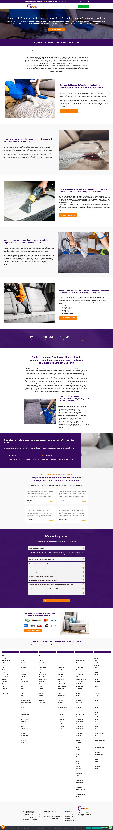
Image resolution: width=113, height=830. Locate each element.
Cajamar (96, 672)
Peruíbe (96, 724)
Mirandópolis (79, 745)
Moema (77, 747)
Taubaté (96, 761)
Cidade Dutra (79, 688)
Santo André (97, 738)
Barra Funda (23, 667)
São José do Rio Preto (99, 747)
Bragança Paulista (98, 669)
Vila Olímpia (79, 792)
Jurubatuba (78, 738)
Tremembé (41, 693)
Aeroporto (96, 658)
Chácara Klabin (79, 681)
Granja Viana (23, 683)
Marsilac (78, 740)
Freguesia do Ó (42, 665)
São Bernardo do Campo (99, 740)
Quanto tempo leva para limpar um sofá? (38, 548)
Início (27, 50)
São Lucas (60, 702)
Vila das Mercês (79, 782)
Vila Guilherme (42, 698)
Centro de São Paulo (10, 652)
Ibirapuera (78, 705)
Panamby (78, 752)
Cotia (22, 679)
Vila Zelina (60, 728)
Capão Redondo (79, 674)
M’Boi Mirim (79, 742)
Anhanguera (5, 658)
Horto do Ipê (79, 702)
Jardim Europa (79, 723)
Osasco (22, 698)
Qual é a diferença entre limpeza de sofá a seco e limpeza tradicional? (44, 572)
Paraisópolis (79, 756)
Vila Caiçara (97, 766)
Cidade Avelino (79, 686)
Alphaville (23, 658)
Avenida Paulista (6, 660)
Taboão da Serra (24, 728)
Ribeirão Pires (97, 735)
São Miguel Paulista (62, 707)
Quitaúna (23, 716)
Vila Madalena (24, 738)
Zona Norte (47, 652)
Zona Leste (65, 652)
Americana (96, 660)
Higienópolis (5, 676)
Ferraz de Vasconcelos (99, 684)
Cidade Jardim (79, 691)
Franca (96, 686)
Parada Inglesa (42, 683)
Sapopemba (60, 709)
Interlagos (78, 707)
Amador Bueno (24, 665)
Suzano (96, 759)
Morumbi (78, 749)
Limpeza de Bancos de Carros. (68, 313)
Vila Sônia (78, 796)
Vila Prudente (61, 726)
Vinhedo (96, 768)
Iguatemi (60, 676)
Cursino (78, 693)
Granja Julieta (79, 698)
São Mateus (60, 705)
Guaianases (60, 674)
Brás (3, 667)
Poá (95, 728)
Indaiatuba (96, 698)
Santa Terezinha (42, 691)
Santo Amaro (79, 773)
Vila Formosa (61, 719)
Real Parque (78, 763)
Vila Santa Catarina (80, 794)
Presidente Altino (25, 714)
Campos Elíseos (6, 672)
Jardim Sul (78, 735)
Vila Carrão (60, 714)
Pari (3, 686)
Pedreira (78, 761)
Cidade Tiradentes (62, 669)
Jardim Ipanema (79, 726)
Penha (59, 698)
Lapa (22, 695)
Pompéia (23, 712)
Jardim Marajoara (80, 728)
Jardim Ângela (79, 721)
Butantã (22, 672)
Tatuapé (59, 712)
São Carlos (96, 745)
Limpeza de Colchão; (65, 308)
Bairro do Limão (42, 658)
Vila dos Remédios (25, 730)
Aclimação (4, 655)
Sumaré (22, 726)
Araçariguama (97, 662)
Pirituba (22, 709)
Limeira (96, 709)
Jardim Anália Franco (62, 683)
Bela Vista (4, 662)
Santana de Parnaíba (25, 723)
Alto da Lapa (23, 660)
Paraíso (77, 754)
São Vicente (97, 752)
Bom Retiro (4, 665)
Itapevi (22, 686)
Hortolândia (97, 695)
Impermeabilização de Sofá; (67, 307)
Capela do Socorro (80, 672)
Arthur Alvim (60, 658)
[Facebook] (81, 1)
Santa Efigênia (5, 693)
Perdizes (23, 705)
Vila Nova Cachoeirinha (44, 705)
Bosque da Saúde (80, 660)
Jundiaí (96, 707)
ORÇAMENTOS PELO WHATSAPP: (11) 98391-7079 (56, 42)
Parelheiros (78, 759)
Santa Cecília (5, 691)
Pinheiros (23, 707)
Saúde (77, 775)
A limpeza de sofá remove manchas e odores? (39, 567)
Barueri (22, 669)
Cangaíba (60, 662)
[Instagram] (83, 1)
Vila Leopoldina (24, 735)
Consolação (5, 674)
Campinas (96, 674)
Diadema (96, 679)
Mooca (59, 693)
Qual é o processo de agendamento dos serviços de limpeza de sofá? (44, 593)
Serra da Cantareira (98, 754)
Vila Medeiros (42, 702)
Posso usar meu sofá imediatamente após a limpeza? (41, 576)
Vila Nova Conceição (80, 789)
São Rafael (78, 770)
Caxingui (23, 676)
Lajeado (59, 691)
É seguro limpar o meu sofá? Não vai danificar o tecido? (41, 559)
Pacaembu (4, 683)
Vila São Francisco (25, 742)
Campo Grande (79, 667)
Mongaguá (96, 719)
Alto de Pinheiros (25, 662)
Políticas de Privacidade (96, 828)
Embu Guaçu (97, 681)
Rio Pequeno (23, 721)
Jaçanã (40, 672)
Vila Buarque (5, 698)
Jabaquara (78, 716)
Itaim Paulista (61, 679)
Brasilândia (41, 660)
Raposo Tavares (24, 719)
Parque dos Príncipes (25, 700)
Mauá (95, 714)
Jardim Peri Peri (42, 674)
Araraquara (96, 665)
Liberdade (4, 681)
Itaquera (59, 681)
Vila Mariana (79, 787)
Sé (2, 695)
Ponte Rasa (60, 700)
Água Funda (78, 655)
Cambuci (4, 669)
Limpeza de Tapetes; (65, 310)
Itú (95, 702)
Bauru (95, 667)
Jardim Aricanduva (62, 686)
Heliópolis (78, 700)
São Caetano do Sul (98, 742)
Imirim (40, 669)
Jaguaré (22, 688)
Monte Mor (96, 721)
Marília (96, 712)
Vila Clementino (79, 780)
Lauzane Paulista (43, 679)
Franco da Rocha (98, 688)
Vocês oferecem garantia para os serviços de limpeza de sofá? (43, 580)
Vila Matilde (60, 723)
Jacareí (96, 705)
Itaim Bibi (78, 712)
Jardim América (79, 719)
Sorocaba (96, 756)
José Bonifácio (42, 676)
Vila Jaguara (23, 733)
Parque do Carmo (61, 695)
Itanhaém (96, 700)
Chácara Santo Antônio (81, 679)
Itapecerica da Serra (80, 714)
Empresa (56, 6)
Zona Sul (84, 652)
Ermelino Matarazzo (62, 672)
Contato (74, 6)
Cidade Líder (60, 665)
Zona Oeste (28, 652)
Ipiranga (78, 709)
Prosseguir (88, 828)
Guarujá (96, 691)
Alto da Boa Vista (80, 658)
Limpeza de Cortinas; (66, 311)
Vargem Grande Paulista (100, 764)
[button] (56, 548)
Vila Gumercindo (80, 785)
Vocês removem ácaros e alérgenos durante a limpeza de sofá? (43, 588)
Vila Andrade (79, 777)
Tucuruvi (41, 695)
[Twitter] (88, 1)
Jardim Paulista (79, 730)
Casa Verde (41, 662)
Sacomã (78, 766)
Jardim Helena (61, 688)
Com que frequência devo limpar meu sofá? (39, 563)
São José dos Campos (99, 749)
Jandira (22, 691)
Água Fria (41, 655)
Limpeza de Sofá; (65, 305)
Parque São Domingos (26, 702)
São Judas (78, 768)
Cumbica (96, 677)
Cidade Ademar (79, 683)
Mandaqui (41, 681)
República (4, 688)
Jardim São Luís (79, 733)
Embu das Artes (24, 681)
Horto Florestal (42, 667)
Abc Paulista (97, 655)
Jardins (4, 679)
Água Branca (23, 655)
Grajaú (77, 695)
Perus (40, 686)
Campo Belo (79, 665)
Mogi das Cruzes (98, 716)
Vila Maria (41, 700)
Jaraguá (22, 693)
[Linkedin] (86, 1)
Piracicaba (96, 726)
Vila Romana (23, 740)
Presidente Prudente (99, 733)
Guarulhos (96, 693)
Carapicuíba (23, 674)
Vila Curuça (60, 716)
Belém (59, 660)
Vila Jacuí (60, 721)
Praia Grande (97, 731)
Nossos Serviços (64, 6)
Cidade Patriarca (61, 667)
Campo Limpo (79, 669)
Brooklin (78, 662)
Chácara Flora (79, 676)
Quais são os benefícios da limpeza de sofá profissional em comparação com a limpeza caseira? (51, 584)
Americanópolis (61, 655)
